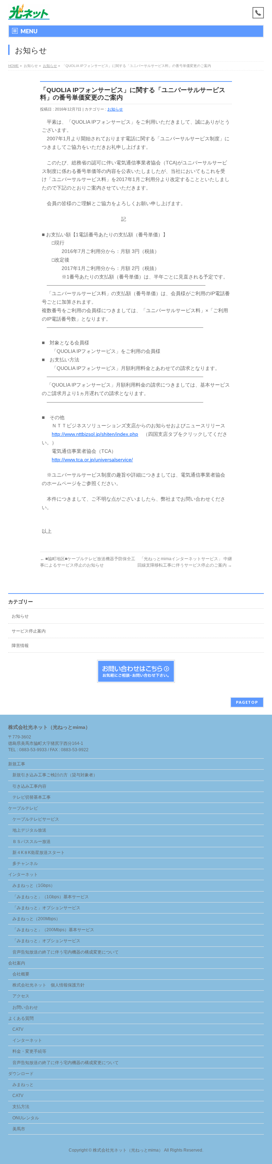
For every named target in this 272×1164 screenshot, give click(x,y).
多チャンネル (25, 863)
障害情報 (20, 645)
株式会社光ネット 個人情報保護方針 (48, 985)
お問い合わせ (25, 1007)
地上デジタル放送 (29, 830)
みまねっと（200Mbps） (36, 918)
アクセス (20, 996)
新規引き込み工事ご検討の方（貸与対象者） (54, 774)
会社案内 (16, 963)
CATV (17, 1029)
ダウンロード (21, 1073)
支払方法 (20, 1106)
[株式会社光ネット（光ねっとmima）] (29, 11)
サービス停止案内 (29, 631)
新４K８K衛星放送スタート (38, 852)
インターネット (23, 874)
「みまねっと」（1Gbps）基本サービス (50, 896)
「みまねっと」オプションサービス (46, 907)
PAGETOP (247, 702)
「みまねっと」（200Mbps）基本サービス (53, 929)
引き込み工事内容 (29, 786)
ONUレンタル (25, 1117)
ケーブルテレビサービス (35, 819)
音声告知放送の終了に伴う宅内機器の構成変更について (65, 952)
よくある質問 (21, 1018)
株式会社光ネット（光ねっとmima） (128, 1150)
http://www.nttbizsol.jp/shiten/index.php (95, 434)
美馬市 (18, 1128)
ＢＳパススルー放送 (31, 841)
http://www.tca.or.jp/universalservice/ (92, 459)
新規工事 (16, 763)
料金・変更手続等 (29, 1051)
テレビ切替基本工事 (31, 797)
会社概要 (20, 974)
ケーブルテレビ (23, 808)
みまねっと (23, 1084)
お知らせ (115, 109)
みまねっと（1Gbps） (33, 885)
